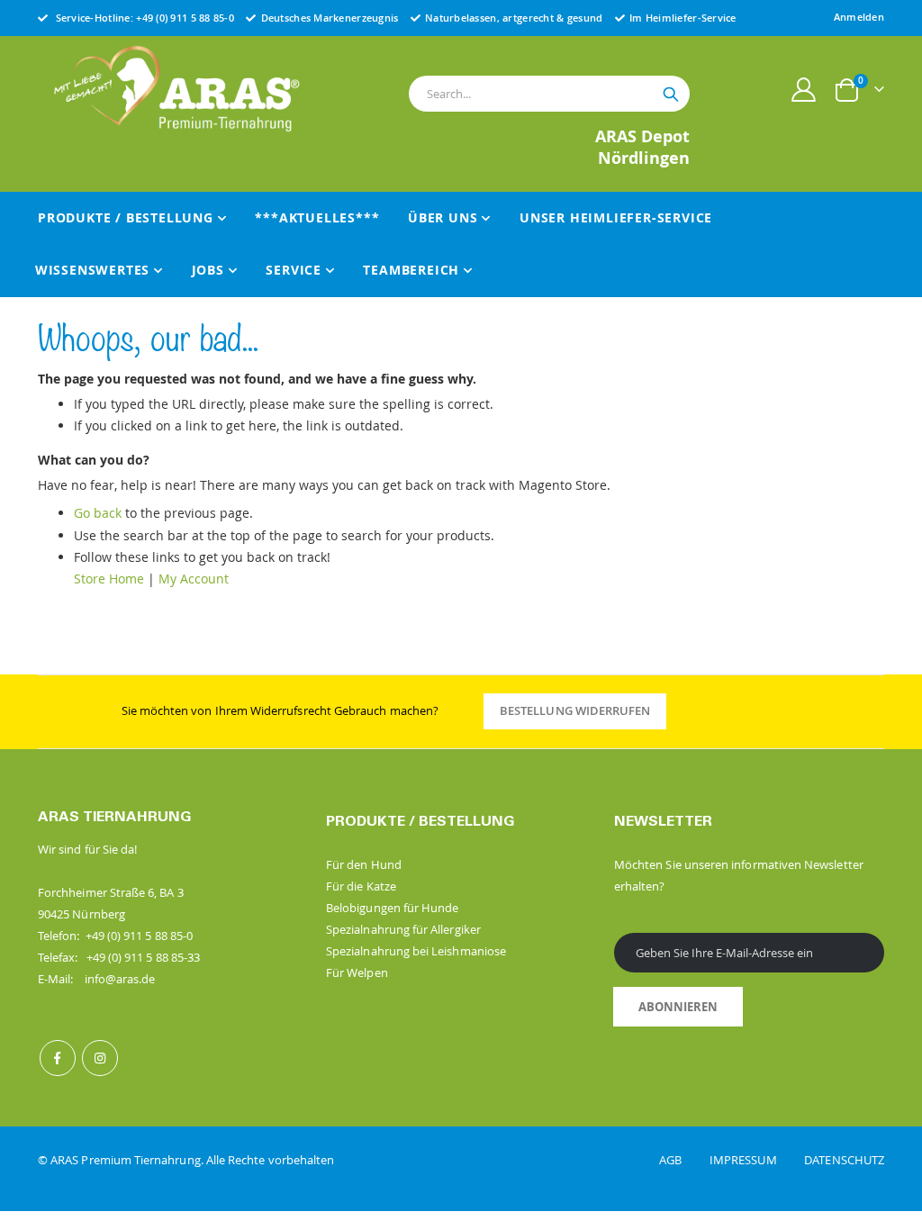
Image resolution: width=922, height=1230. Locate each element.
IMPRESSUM (755, 1160)
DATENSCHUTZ (844, 1160)
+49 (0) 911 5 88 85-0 (185, 17)
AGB (683, 1160)
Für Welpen (357, 972)
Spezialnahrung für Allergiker (403, 929)
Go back (98, 512)
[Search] (671, 94)
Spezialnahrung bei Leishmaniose (416, 951)
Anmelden (859, 16)
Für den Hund (364, 864)
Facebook (58, 1058)
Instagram (100, 1058)
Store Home (109, 578)
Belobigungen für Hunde (392, 908)
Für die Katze (361, 886)
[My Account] (804, 89)
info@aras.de (120, 979)
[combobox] (549, 94)
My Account (193, 578)
